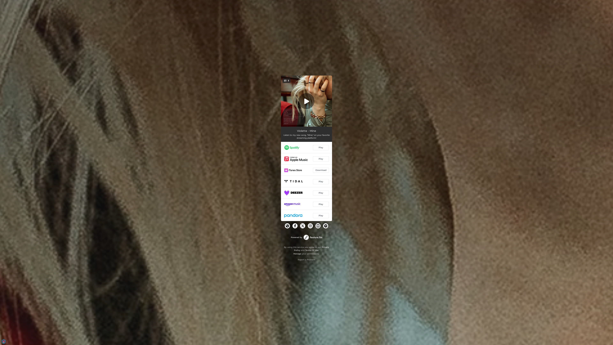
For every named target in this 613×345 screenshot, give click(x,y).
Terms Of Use (312, 250)
